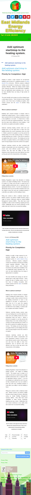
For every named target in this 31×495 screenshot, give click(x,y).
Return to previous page (23, 456)
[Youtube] (28, 17)
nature (17, 102)
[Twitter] (12, 17)
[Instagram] (16, 17)
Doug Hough (19, 474)
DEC (9, 436)
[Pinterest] (24, 17)
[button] (29, 39)
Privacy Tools (4, 462)
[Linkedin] (20, 17)
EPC (21, 436)
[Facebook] (8, 17)
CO (7, 83)
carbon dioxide (20, 259)
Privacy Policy (4, 460)
